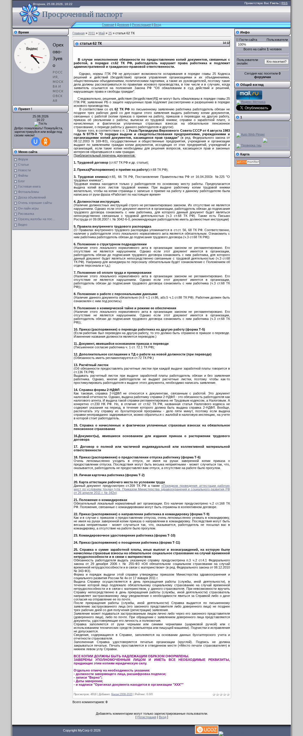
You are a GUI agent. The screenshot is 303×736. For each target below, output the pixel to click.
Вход (157, 24)
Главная (108, 24)
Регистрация (141, 24)
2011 (91, 33)
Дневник (123, 24)
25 (110, 33)
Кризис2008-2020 (122, 694)
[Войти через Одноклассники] (45, 141)
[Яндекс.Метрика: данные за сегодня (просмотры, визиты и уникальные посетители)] (250, 102)
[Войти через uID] (35, 141)
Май (102, 33)
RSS (284, 3)
